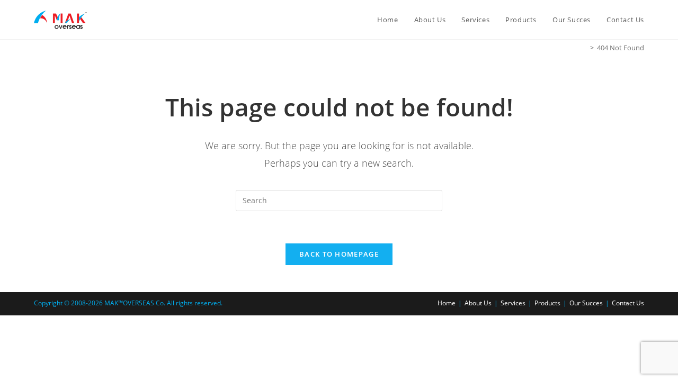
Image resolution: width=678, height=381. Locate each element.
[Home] (584, 47)
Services (513, 302)
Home (447, 302)
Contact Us (628, 302)
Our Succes (586, 302)
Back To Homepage (339, 254)
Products (547, 302)
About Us (478, 302)
